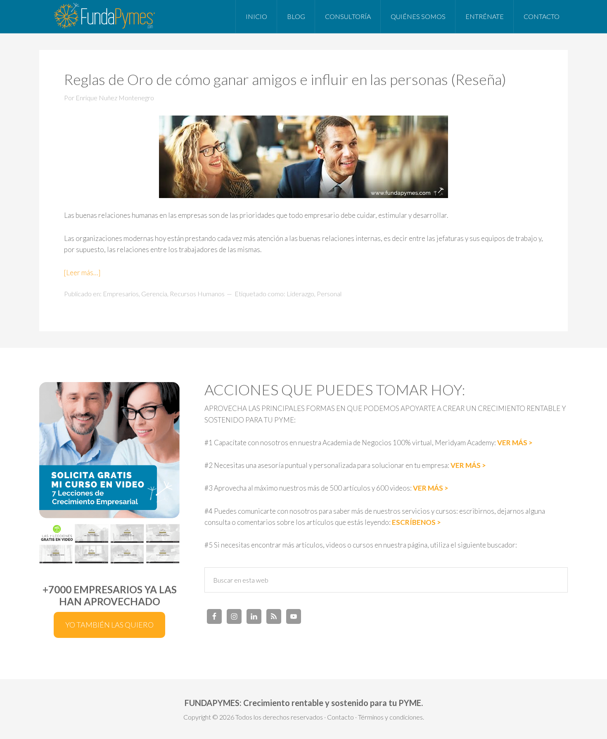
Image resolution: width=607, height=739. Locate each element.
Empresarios (121, 293)
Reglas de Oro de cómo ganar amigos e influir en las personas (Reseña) (285, 79)
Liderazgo (300, 293)
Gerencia (154, 293)
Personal (329, 293)
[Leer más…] (82, 272)
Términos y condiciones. (391, 717)
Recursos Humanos (197, 293)
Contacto (340, 717)
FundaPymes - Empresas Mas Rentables (105, 16)
